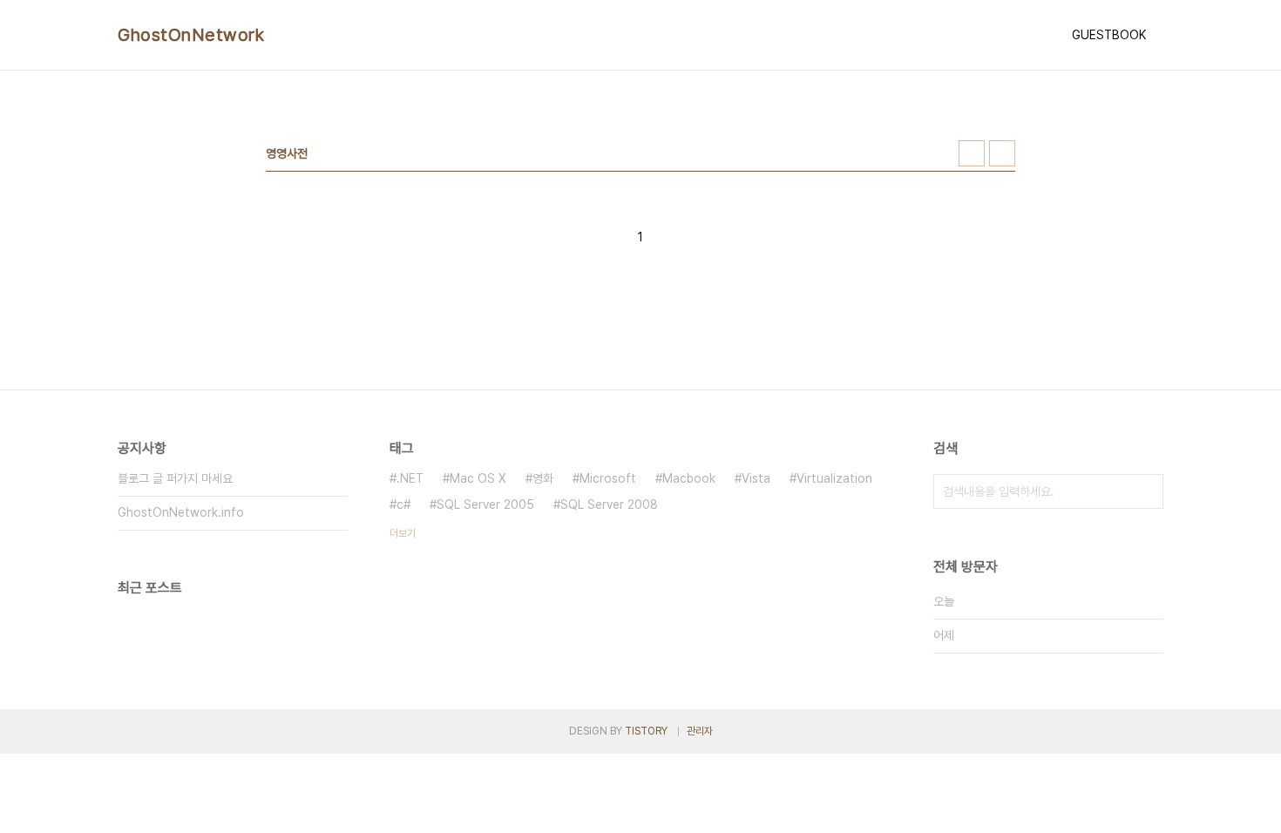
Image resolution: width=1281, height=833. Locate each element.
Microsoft (608, 478)
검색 (1145, 491)
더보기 (403, 533)
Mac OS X (478, 478)
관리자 (700, 731)
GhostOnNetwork (191, 34)
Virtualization (834, 478)
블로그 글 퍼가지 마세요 (175, 478)
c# (403, 504)
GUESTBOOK (1109, 35)
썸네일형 (972, 153)
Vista (756, 478)
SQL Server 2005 (485, 504)
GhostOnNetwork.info (181, 512)
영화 (542, 478)
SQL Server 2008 (609, 504)
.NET (410, 478)
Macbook (688, 478)
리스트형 (1002, 153)
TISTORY (646, 731)
